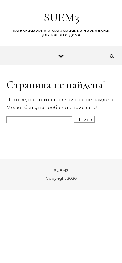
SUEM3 (61, 17)
